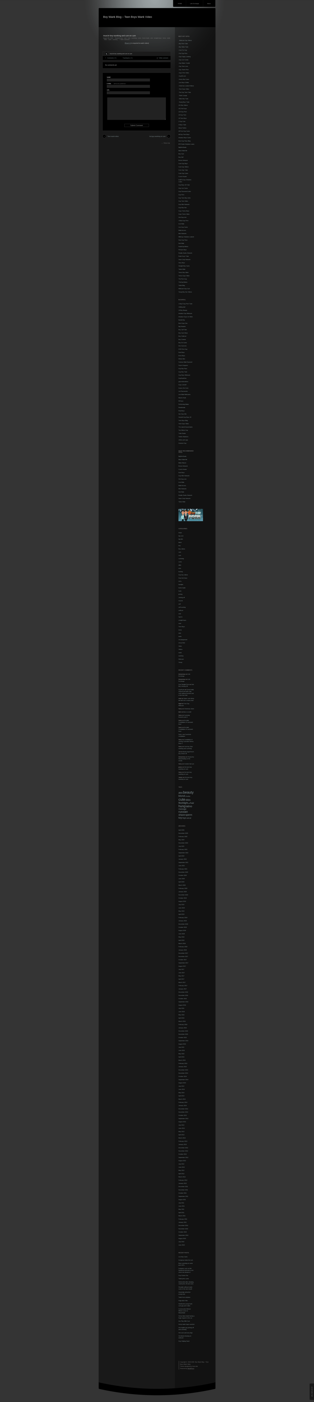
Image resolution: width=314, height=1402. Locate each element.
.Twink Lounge (182, 95)
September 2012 (183, 1157)
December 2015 (183, 1031)
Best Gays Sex (183, 323)
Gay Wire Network (184, 204)
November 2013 (183, 1112)
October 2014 (182, 1076)
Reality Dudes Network (185, 253)
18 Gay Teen (182, 115)
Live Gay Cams (183, 227)
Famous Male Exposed (185, 362)
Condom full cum (189, 764)
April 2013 (181, 1134)
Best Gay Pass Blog (184, 141)
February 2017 (182, 985)
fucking (180, 571)
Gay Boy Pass (182, 368)
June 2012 (181, 1167)
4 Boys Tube (182, 124)
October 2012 (182, 1154)
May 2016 (181, 1015)
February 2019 (182, 917)
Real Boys (181, 411)
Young (180, 662)
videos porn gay (183, 440)
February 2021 (182, 869)
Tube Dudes (182, 433)
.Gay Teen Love (183, 66)
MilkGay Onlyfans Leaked (186, 237)
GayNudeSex (182, 378)
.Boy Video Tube (183, 47)
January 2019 (182, 920)
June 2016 (181, 1011)
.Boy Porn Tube (183, 43)
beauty (188, 792)
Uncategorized (182, 639)
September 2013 (183, 1118)
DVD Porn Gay (182, 349)
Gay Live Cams (183, 188)
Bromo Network (183, 160)
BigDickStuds (182, 147)
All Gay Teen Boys (184, 134)
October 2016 (182, 998)
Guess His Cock (183, 388)
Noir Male (181, 243)
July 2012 (181, 1164)
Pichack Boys (182, 249)
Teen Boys (181, 626)
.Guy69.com (182, 76)
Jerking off (181, 597)
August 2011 (182, 1199)
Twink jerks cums (183, 1278)
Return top (167, 143)
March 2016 (182, 1021)
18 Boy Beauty (182, 310)
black (180, 542)
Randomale (181, 407)
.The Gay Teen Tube (184, 92)
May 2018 (181, 937)
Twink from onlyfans (184, 1297)
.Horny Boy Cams (183, 79)
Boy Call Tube (182, 329)
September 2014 (183, 1079)
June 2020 (181, 878)
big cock (180, 536)
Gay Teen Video (183, 201)
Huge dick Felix (183, 1300)
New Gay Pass (183, 240)
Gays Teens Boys (183, 211)
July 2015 (181, 1047)
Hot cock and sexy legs (185, 1332)
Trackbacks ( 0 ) (128, 58)
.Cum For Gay (182, 50)
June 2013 (181, 1128)
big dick (180, 539)
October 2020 (182, 875)
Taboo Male (181, 269)
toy (180, 817)
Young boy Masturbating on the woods (186, 758)
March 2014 (182, 1099)
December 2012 (183, 1147)
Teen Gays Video (183, 423)
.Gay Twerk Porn (183, 69)
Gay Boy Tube (182, 372)
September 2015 (183, 1040)
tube (179, 633)
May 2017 (181, 976)
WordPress (191, 1368)
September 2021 (183, 862)
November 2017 (183, 956)
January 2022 (182, 859)
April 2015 (181, 1057)
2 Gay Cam (181, 121)
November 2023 (183, 843)
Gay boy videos (183, 575)
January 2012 (182, 1183)
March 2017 (182, 982)
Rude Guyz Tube (183, 256)
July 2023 (181, 846)
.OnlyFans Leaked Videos (186, 86)
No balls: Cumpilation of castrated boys (185, 722)
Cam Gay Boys (183, 163)
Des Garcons (182, 346)
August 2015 (182, 1044)
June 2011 (181, 1206)
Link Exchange (194, 3)
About (209, 3)
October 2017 (182, 959)
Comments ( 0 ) (112, 58)
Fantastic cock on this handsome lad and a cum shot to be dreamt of (185, 1270)
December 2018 (183, 924)
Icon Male (181, 224)
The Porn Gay (182, 279)
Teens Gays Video (184, 275)
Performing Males (183, 404)
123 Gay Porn (182, 111)
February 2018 (182, 946)
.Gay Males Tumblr (184, 63)
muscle (180, 600)
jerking (180, 594)
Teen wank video (113, 136)
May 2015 (181, 1053)
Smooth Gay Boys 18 (184, 417)
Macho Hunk (182, 398)
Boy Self (180, 157)
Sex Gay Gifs (182, 414)
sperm (188, 814)
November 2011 (183, 1190)
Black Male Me (182, 150)
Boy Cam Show (183, 333)
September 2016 (183, 1002)
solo (151, 38)
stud (179, 623)
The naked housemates (185, 427)
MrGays (180, 401)
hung (181, 806)
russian (183, 811)
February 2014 (182, 1102)
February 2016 (182, 1024)
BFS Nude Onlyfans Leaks (186, 144)
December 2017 (183, 953)
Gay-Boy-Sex (182, 207)
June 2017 (181, 972)
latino (189, 806)
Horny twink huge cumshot (186, 1324)
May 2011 (181, 1209)
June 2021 (181, 865)
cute (181, 799)
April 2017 (181, 979)
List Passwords (183, 391)
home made (145, 38)
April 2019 (181, 914)
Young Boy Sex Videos (185, 292)
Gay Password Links (184, 191)
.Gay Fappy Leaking (184, 56)
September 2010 (183, 1235)
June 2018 (181, 934)
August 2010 (182, 1238)
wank (109, 39)
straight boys (158, 38)
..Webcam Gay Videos (185, 40)
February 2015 (182, 1063)
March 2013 (182, 1138)
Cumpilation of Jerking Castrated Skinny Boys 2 (186, 741)
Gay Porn (181, 194)
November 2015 (183, 1034)
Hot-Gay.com (182, 217)
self (179, 604)
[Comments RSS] (106, 53)
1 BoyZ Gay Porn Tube (185, 303)
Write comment (124, 39)
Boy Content (182, 339)
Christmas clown (189, 708)
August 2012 (182, 1160)
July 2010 (181, 1241)
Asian (180, 532)
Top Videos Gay (183, 430)
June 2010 (181, 1245)
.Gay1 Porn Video (183, 73)
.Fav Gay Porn (182, 53)
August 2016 (182, 1005)
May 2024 (181, 839)
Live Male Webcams (184, 394)
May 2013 (181, 1131)
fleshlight (183, 803)
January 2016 (182, 1028)
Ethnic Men (181, 359)
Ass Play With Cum (184, 1321)
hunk (179, 591)
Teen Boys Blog (183, 420)
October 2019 (182, 898)
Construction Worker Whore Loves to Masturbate (184, 1310)
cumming (134, 38)
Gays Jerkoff (182, 384)
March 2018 (182, 943)
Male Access (182, 230)
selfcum (180, 610)
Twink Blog (181, 285)
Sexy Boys (181, 262)
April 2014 (181, 1096)
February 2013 (182, 1141)
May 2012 (181, 1170)
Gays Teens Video (184, 214)
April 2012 (181, 1173)
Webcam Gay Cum (184, 288)
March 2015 (182, 1060)
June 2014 (181, 1089)
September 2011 (183, 1196)
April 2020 (181, 882)
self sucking (182, 607)
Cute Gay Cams (183, 173)
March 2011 (181, 1215)
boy (122, 38)
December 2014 (183, 1070)
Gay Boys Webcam (184, 375)
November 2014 (183, 1073)
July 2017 (181, 969)
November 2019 (183, 895)
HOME (180, 3)
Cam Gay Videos (183, 167)
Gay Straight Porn (183, 684)
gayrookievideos (183, 381)
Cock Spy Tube (183, 170)
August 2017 (182, 966)
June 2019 (181, 908)
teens (164, 38)
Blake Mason (182, 463)
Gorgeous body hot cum (185, 1260)
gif (189, 803)
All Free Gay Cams (184, 131)
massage (182, 809)
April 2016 (181, 1018)
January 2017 (182, 989)
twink (168, 38)
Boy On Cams (182, 342)
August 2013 (182, 1121)
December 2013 (183, 1109)
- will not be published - (116, 83)
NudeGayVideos (183, 246)
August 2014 (182, 1083)
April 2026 (181, 830)
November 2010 (183, 1229)
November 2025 (183, 833)
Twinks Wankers (183, 436)
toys (184, 818)
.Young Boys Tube (183, 102)
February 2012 (182, 1180)
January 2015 (182, 1066)
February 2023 (182, 849)
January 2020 (182, 891)
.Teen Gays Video (183, 89)
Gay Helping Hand (183, 1341)
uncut (189, 818)
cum (129, 38)
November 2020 (183, 872)
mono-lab (195, 1366)
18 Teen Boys (182, 118)
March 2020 (182, 885)
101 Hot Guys (182, 108)
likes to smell (187, 712)
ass (180, 792)
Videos (180, 649)
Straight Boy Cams (184, 266)
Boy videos (181, 549)
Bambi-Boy (181, 320)
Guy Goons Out (183, 1275)
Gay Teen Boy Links (184, 198)
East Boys (181, 352)
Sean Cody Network (184, 259)
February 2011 (182, 1219)
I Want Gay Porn (183, 220)
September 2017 (183, 963)
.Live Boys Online (183, 82)
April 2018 (181, 940)
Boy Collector (182, 336)
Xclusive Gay (182, 443)
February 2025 (182, 836)
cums (139, 38)
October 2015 (182, 1037)
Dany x (180, 734)
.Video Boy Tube (183, 98)
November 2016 (183, 995)
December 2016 (183, 992)
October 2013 (182, 1115)
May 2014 (181, 1092)
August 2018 (182, 930)
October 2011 (182, 1193)
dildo (179, 565)
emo (179, 568)
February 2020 (182, 888)
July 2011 (181, 1203)
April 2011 (181, 1212)
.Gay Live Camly (183, 60)
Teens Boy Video (183, 272)
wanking (115, 39)
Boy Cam (181, 154)
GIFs (180, 581)
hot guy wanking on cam (157, 136)
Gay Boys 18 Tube (184, 185)
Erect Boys (181, 355)
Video (105, 39)
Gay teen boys (182, 578)
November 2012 (183, 1151)
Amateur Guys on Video (185, 316)
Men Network (182, 233)
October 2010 (182, 1232)
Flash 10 (128, 43)
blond (181, 795)
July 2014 (181, 1086)
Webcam (181, 659)
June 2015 (181, 1050)
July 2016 (181, 1008)
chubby (187, 796)
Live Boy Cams (183, 1257)
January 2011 (182, 1222)
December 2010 (183, 1225)
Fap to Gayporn (183, 365)
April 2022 (181, 856)
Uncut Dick (181, 643)
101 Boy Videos (183, 105)
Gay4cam (181, 689)
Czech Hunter (182, 176)
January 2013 (182, 1144)
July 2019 (181, 904)
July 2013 (181, 1125)
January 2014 (182, 1105)
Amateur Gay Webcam (185, 313)
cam (125, 38)
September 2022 (183, 852)
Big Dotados (182, 326)
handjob (180, 584)
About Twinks (182, 128)
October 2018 (182, 927)
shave (181, 814)
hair (192, 803)
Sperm (180, 617)
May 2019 (181, 911)
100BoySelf (181, 307)
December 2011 (183, 1186)
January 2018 (182, 950)
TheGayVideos (182, 282)
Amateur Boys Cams (184, 137)
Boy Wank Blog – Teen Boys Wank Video (127, 16)
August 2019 (182, 901)
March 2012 (182, 1177)
